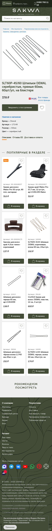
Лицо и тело (7, 447)
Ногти (4, 441)
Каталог (5, 433)
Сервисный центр (10, 414)
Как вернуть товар (37, 414)
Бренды (5, 417)
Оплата (32, 407)
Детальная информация (19, 522)
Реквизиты (6, 410)
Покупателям (35, 403)
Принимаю (10, 527)
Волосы (5, 444)
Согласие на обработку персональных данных (22, 512)
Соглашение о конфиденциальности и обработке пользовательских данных (24, 506)
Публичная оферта (37, 420)
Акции (4, 420)
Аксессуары (7, 454)
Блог (4, 423)
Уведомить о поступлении (20, 107)
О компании (7, 403)
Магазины (6, 407)
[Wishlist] (42, 107)
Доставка (33, 410)
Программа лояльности (39, 417)
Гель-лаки (6, 437)
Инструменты (8, 451)
